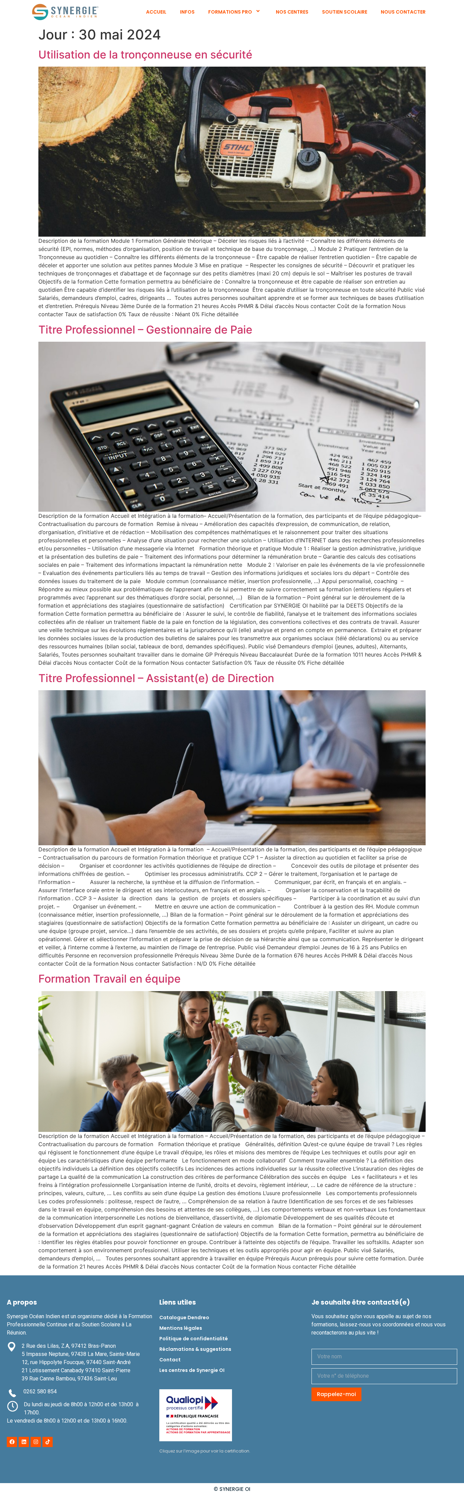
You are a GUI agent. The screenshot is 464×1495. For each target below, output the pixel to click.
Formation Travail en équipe (109, 978)
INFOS (187, 12)
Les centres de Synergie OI (192, 1370)
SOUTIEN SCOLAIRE (344, 12)
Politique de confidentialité (193, 1338)
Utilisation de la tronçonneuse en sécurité (145, 54)
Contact (170, 1359)
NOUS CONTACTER (403, 12)
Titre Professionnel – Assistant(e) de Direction (156, 678)
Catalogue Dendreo (184, 1317)
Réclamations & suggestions (195, 1349)
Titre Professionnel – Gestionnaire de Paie (145, 329)
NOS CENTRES (292, 12)
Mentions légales (180, 1328)
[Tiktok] (47, 1442)
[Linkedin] (24, 1442)
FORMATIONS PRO (230, 12)
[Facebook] (12, 1442)
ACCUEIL (156, 12)
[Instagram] (36, 1442)
